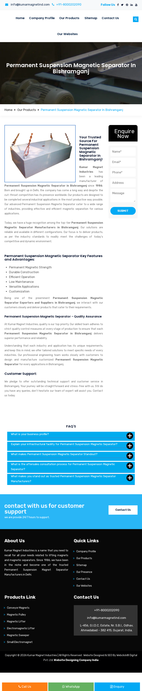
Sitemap (90, 18)
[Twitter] (122, 5)
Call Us (26, 686)
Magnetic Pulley (16, 614)
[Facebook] (117, 5)
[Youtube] (135, 5)
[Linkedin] (131, 5)
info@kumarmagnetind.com (30, 4)
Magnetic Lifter (16, 621)
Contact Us (110, 18)
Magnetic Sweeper (18, 635)
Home (20, 18)
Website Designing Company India (76, 660)
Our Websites (67, 34)
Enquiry (118, 686)
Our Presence (84, 572)
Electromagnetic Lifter (21, 628)
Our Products (69, 18)
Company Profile (42, 18)
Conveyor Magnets (18, 607)
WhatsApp (72, 686)
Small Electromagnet (20, 642)
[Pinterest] (126, 5)
